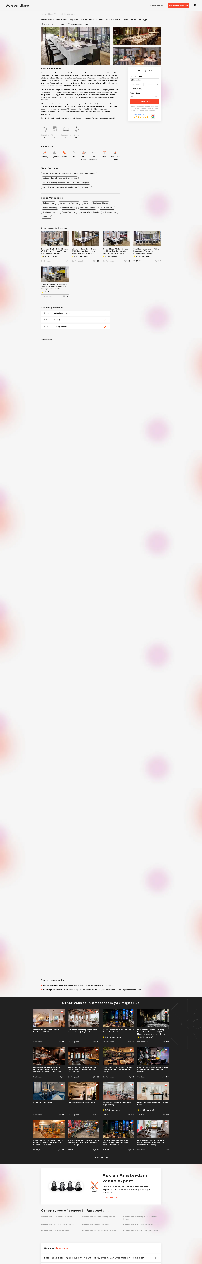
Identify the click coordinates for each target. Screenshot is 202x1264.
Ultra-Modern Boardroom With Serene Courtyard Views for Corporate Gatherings (84, 251)
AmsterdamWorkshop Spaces (97, 1225)
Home (43, 14)
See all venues (101, 1157)
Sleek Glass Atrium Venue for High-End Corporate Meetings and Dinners (115, 251)
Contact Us (111, 1197)
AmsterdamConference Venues (56, 1217)
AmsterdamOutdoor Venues (55, 1230)
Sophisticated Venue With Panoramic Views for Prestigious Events (146, 251)
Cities (50, 14)
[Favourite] (61, 1012)
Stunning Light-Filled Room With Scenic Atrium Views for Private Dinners (54, 251)
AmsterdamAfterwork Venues (138, 1225)
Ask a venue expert (177, 5)
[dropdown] (195, 5)
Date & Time (136, 77)
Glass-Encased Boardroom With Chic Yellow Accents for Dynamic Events (54, 287)
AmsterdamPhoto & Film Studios (57, 1225)
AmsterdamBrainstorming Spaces (99, 1230)
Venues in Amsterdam (65, 14)
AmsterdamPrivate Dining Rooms (98, 1217)
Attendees (135, 93)
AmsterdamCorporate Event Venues (141, 1230)
